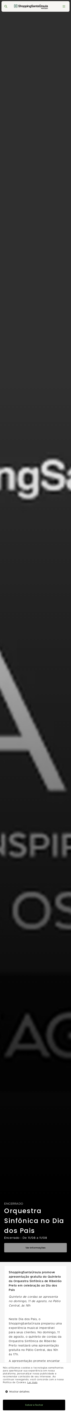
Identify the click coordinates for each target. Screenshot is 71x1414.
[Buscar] (5, 6)
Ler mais (32, 1382)
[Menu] (64, 6)
